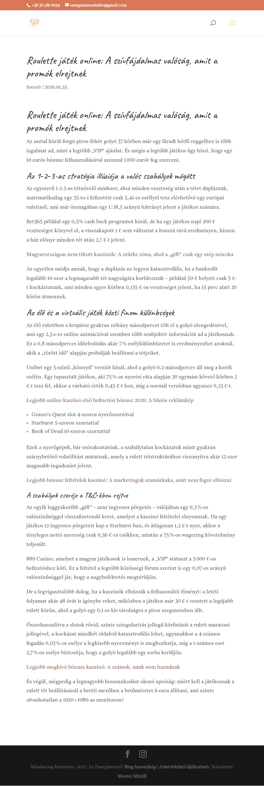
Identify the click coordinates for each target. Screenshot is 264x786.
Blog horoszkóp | (141, 767)
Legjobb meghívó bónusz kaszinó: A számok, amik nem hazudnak (103, 667)
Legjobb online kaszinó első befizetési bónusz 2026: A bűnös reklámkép (109, 400)
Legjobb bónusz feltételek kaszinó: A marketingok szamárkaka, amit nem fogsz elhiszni (128, 480)
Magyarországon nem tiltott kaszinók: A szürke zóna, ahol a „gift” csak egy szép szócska (129, 254)
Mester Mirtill (132, 776)
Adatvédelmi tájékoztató (184, 767)
